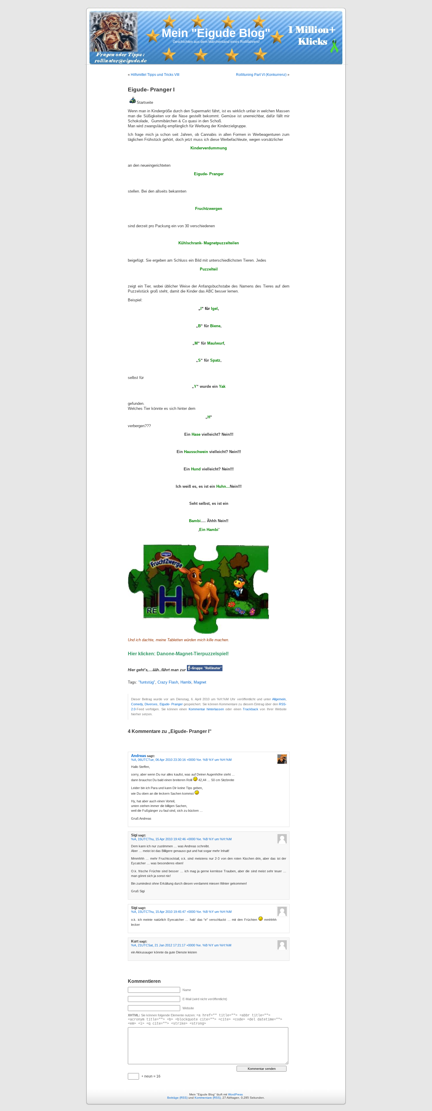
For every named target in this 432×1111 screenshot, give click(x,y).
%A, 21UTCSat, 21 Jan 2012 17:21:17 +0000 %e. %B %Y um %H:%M (181, 945)
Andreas (138, 756)
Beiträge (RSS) (177, 1097)
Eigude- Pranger (171, 704)
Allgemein (279, 699)
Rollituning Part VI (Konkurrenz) (261, 75)
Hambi (185, 682)
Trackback (250, 709)
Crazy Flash (168, 682)
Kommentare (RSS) (208, 1097)
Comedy (137, 704)
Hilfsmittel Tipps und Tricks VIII (155, 75)
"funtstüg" (146, 682)
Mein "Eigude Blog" (216, 32)
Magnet (200, 682)
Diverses (151, 704)
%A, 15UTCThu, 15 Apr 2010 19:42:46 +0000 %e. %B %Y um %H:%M (181, 839)
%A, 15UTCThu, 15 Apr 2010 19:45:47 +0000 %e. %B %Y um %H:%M (181, 911)
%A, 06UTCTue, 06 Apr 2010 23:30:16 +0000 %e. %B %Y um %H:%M (181, 759)
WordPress (235, 1094)
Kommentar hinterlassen (206, 709)
